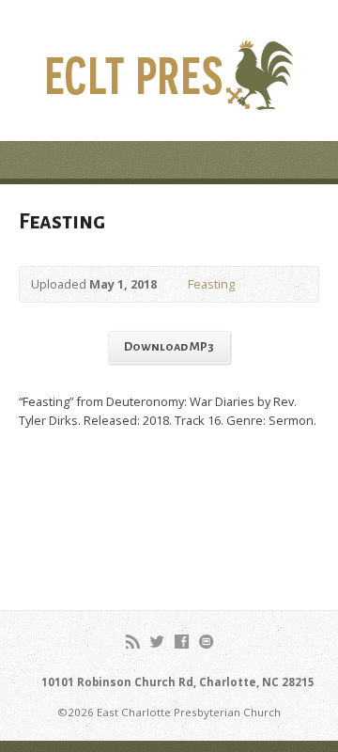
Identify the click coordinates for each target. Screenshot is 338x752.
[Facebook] (182, 641)
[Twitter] (157, 641)
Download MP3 (169, 346)
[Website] (206, 641)
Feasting (211, 283)
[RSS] (133, 641)
